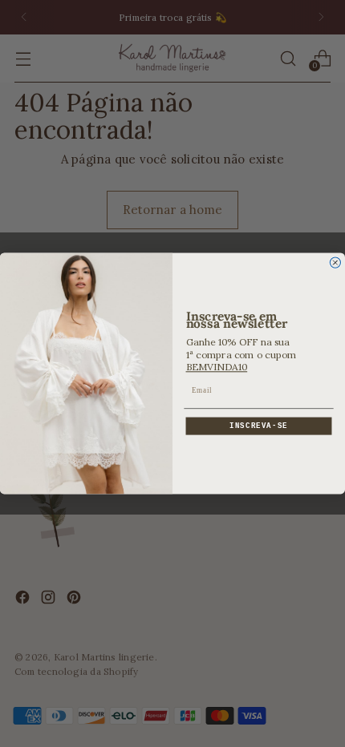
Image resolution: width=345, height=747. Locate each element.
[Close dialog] (335, 262)
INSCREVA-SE (258, 426)
